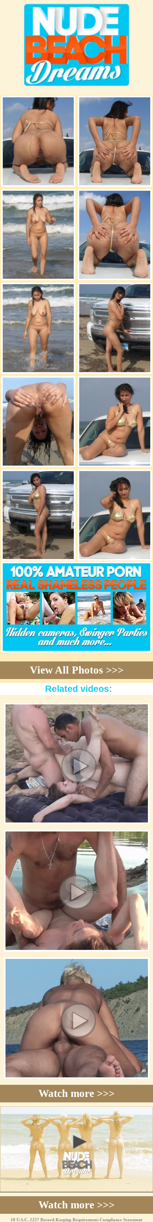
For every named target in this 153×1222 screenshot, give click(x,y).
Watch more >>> (76, 1093)
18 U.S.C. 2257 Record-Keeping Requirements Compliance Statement (76, 1219)
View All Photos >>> (77, 670)
